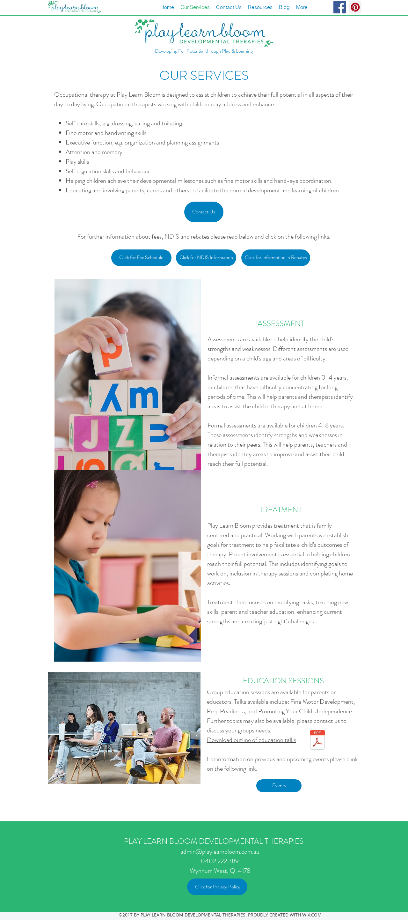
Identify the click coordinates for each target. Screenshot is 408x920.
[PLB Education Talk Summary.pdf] (317, 741)
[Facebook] (339, 7)
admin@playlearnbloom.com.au (219, 851)
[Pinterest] (355, 7)
